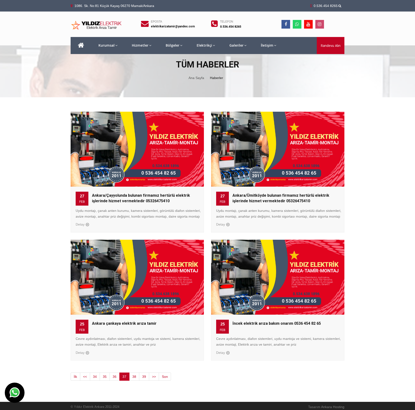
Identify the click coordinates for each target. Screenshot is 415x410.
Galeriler (236, 45)
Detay (80, 224)
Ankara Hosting (332, 407)
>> (154, 377)
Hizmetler (140, 45)
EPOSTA (156, 21)
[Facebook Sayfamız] (285, 24)
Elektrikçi (204, 45)
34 (95, 377)
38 (134, 377)
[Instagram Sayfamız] (319, 24)
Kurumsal (106, 45)
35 (105, 377)
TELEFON (226, 21)
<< (85, 377)
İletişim (267, 45)
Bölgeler (172, 45)
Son (165, 377)
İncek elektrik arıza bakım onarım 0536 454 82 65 (276, 323)
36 (114, 377)
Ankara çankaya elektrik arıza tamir (124, 323)
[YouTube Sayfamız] (308, 24)
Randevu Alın (331, 45)
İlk (75, 377)
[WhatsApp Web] (297, 24)
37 (124, 377)
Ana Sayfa (196, 78)
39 (144, 377)
